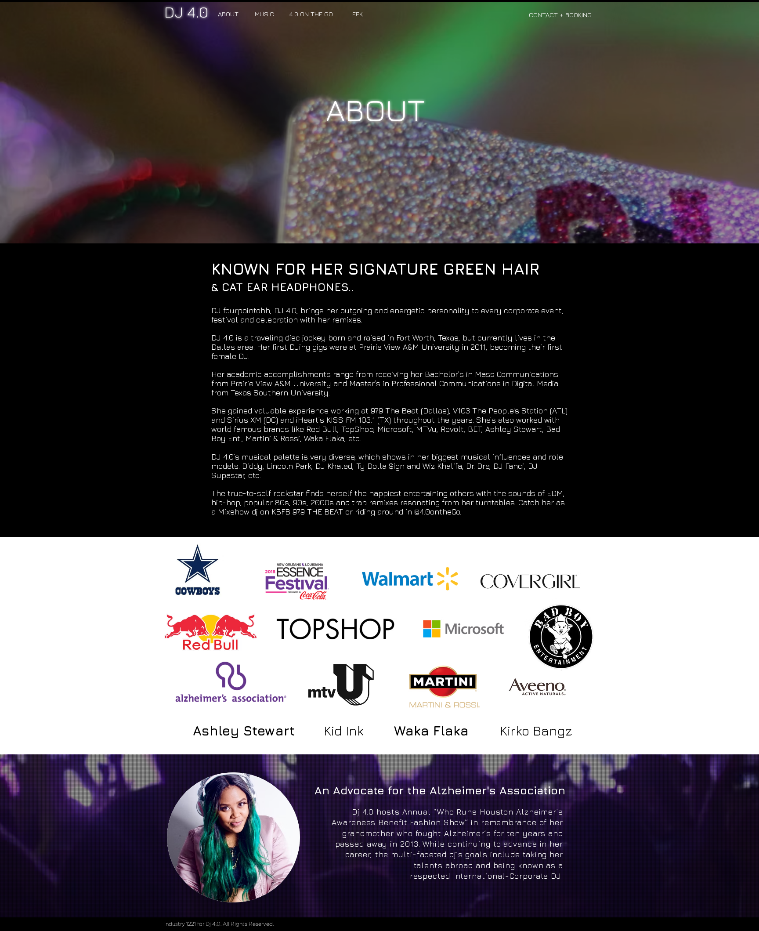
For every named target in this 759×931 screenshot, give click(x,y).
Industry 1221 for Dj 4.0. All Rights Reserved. (219, 924)
